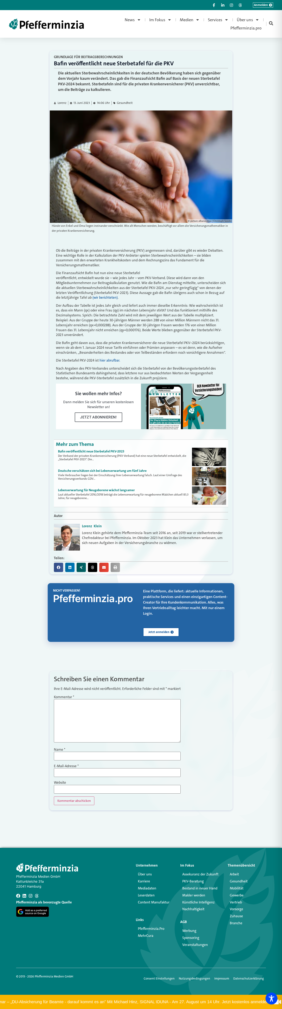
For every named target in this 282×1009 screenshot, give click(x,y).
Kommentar (64, 697)
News (130, 19)
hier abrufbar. (110, 360)
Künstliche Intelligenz (198, 902)
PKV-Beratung (193, 881)
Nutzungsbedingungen (194, 978)
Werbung (189, 930)
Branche (236, 923)
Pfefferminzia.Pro (151, 928)
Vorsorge (236, 909)
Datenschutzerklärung (248, 978)
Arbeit (234, 874)
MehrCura (145, 935)
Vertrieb (236, 902)
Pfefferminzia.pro (246, 28)
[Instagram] (30, 896)
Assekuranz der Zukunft (200, 874)
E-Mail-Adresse (66, 766)
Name (59, 749)
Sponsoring (190, 937)
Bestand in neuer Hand (199, 888)
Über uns (245, 19)
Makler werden (193, 895)
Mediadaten (147, 888)
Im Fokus (157, 19)
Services (215, 19)
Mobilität (236, 888)
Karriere (144, 881)
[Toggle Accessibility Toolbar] (271, 998)
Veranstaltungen (195, 944)
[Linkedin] (24, 896)
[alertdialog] (141, 1002)
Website (60, 782)
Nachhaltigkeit (193, 909)
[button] (58, 567)
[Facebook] (18, 896)
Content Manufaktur (153, 902)
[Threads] (37, 896)
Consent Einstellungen (159, 978)
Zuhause (236, 916)
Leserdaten (146, 895)
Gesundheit (125, 103)
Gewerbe (237, 895)
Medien (186, 19)
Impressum (221, 978)
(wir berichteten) (105, 297)
